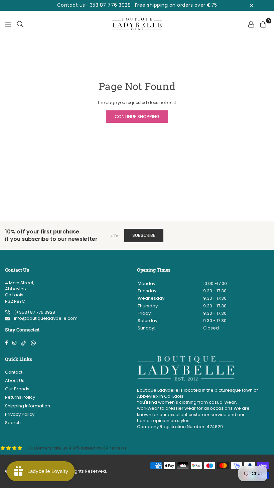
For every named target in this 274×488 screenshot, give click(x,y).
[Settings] (251, 24)
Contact (13, 372)
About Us (14, 380)
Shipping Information (27, 406)
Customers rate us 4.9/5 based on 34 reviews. (77, 448)
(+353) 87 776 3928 (34, 312)
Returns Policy (20, 397)
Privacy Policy (19, 414)
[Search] (20, 24)
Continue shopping (137, 116)
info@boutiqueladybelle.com (45, 318)
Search (13, 422)
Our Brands (17, 389)
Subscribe (143, 235)
